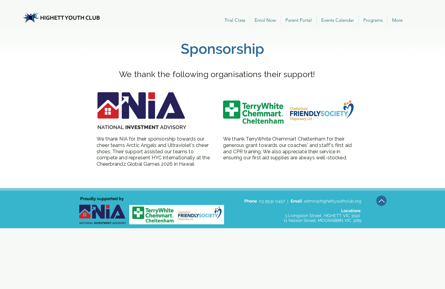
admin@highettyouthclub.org (332, 201)
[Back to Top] (381, 201)
